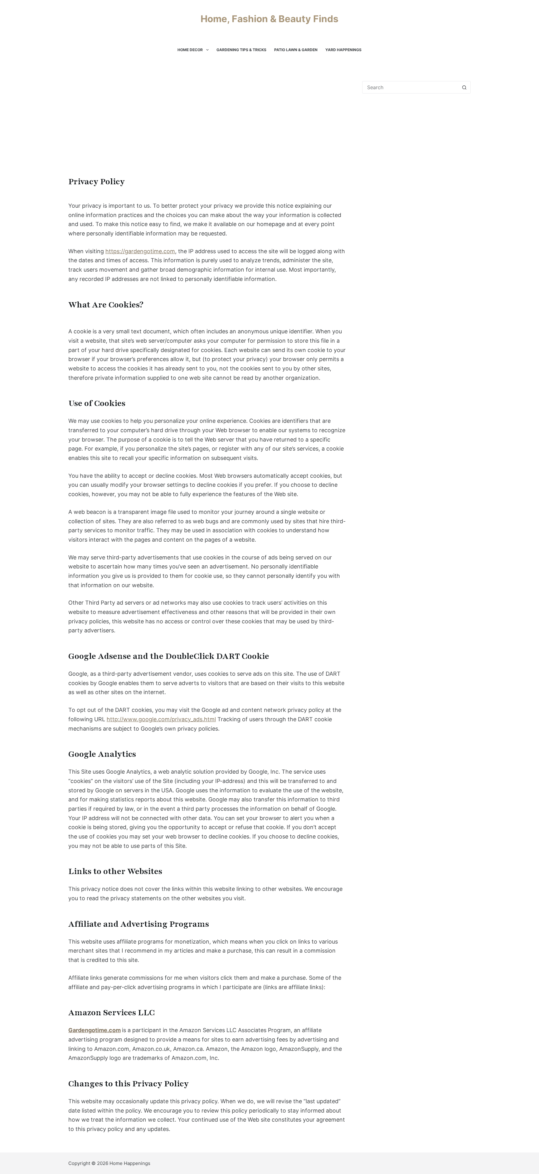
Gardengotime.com (94, 1030)
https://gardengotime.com (140, 251)
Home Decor (190, 49)
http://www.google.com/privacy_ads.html (161, 719)
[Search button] (464, 87)
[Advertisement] (207, 128)
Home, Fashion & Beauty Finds (269, 18)
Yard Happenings (343, 49)
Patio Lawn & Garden (296, 49)
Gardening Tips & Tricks (241, 49)
